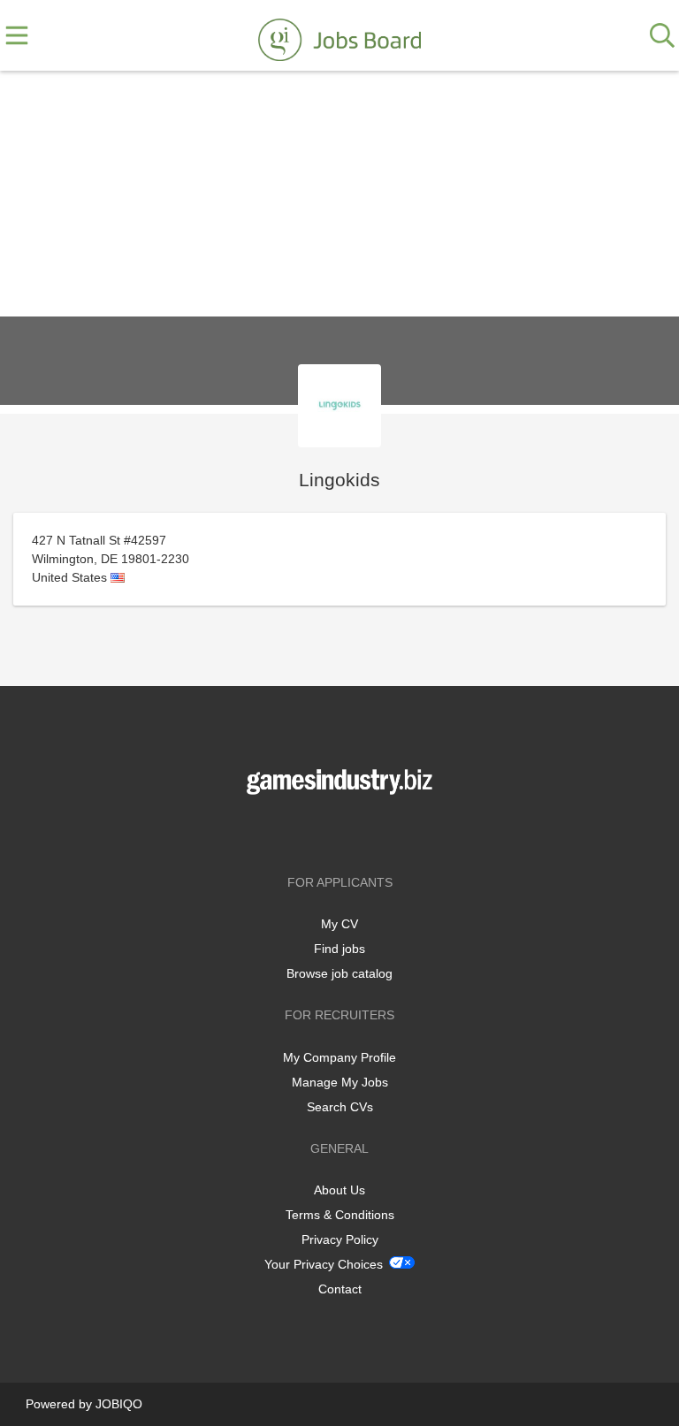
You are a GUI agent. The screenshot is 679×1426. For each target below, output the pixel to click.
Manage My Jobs (340, 1082)
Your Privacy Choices (323, 1264)
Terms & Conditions (340, 1215)
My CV (339, 924)
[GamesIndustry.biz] (339, 36)
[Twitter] (342, 831)
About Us (339, 1190)
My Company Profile (339, 1057)
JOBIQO (118, 1404)
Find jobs (339, 949)
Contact (340, 1289)
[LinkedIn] (368, 831)
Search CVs (340, 1107)
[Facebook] (313, 831)
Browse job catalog (339, 973)
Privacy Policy (339, 1239)
